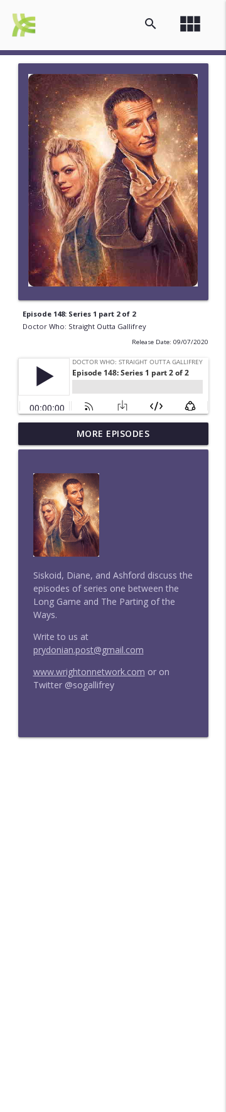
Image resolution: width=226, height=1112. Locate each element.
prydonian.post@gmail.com (88, 650)
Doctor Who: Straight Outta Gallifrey (84, 326)
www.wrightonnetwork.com (89, 672)
